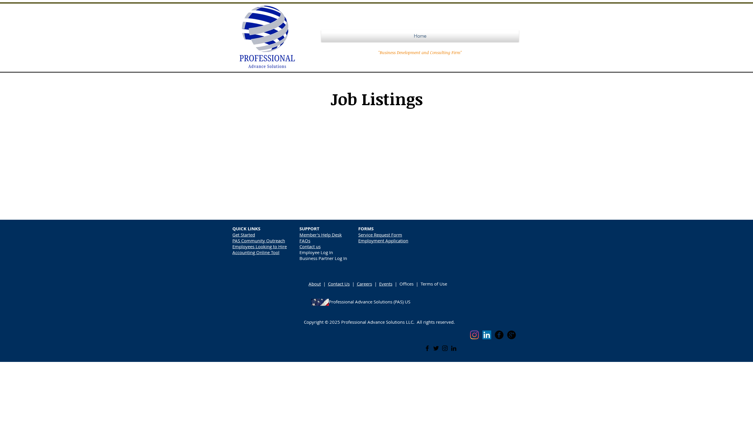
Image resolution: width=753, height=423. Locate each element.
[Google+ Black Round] (511, 334)
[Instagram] (445, 348)
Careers (364, 284)
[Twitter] (436, 348)
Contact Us (339, 284)
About (315, 284)
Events (385, 284)
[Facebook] (427, 348)
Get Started (243, 235)
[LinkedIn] (453, 348)
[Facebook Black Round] (499, 334)
